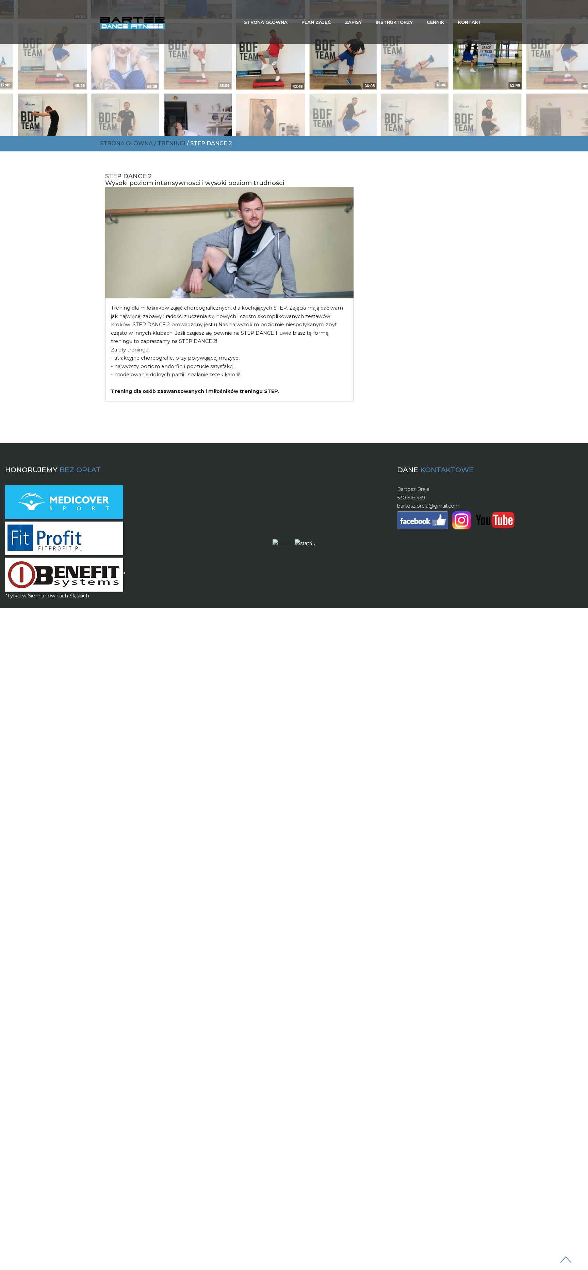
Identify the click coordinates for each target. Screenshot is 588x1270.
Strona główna (266, 22)
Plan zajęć (316, 22)
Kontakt (469, 22)
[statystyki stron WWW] (283, 543)
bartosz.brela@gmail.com (428, 506)
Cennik (435, 22)
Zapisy (353, 22)
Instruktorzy (394, 22)
